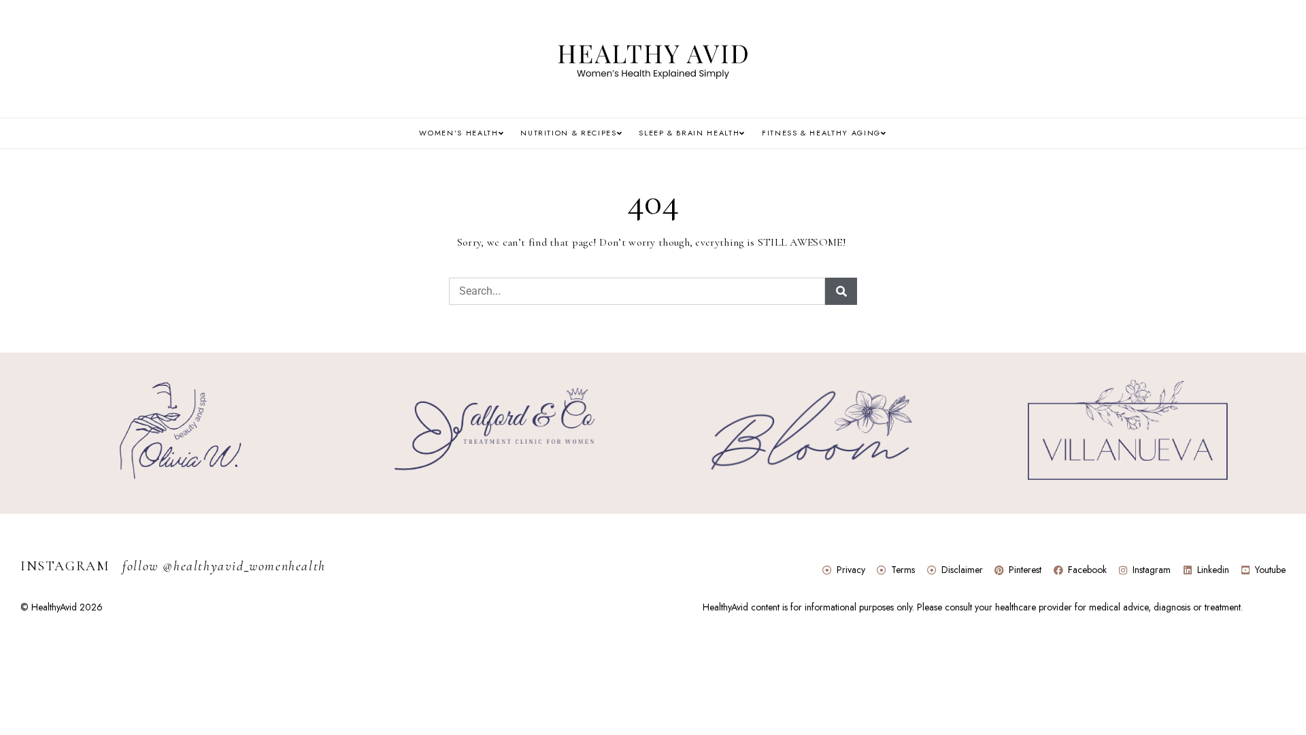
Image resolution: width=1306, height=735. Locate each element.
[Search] (841, 291)
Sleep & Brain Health (689, 133)
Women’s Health (458, 133)
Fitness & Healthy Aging (821, 133)
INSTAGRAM (173, 566)
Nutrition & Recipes (568, 133)
